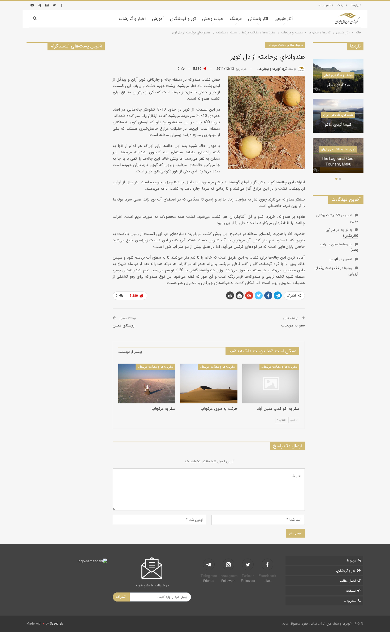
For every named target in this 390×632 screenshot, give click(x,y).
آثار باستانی (258, 18)
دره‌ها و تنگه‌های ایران (338, 74)
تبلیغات (342, 5)
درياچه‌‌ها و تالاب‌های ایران (338, 149)
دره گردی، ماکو (338, 85)
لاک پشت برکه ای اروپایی (336, 271)
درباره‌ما (356, 5)
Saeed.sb (56, 623)
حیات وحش (212, 18)
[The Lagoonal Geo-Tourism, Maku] (338, 155)
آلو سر (333, 259)
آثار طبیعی (284, 18)
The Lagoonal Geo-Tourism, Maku (338, 161)
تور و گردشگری (183, 18)
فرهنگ (236, 18)
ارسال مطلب (348, 580)
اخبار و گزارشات (132, 18)
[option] (338, 118)
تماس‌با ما (350, 600)
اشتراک (121, 597)
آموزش (158, 18)
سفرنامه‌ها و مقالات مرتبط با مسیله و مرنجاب (284, 44)
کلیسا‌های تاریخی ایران (338, 114)
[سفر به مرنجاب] (146, 384)
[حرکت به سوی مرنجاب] (208, 384)
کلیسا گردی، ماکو (338, 125)
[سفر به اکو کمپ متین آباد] (270, 384)
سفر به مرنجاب (293, 325)
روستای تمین (124, 325)
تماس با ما (325, 5)
